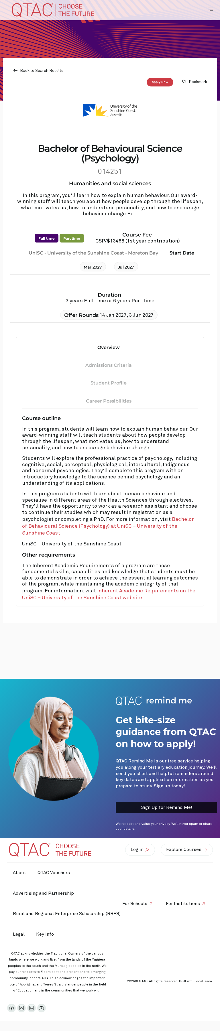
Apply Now (160, 82)
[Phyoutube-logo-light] (41, 1008)
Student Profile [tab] (109, 383)
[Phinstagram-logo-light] (21, 1008)
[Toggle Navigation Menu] (210, 9)
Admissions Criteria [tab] (108, 365)
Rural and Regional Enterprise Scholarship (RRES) (67, 913)
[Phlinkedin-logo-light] (31, 1008)
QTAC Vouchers (54, 872)
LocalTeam (203, 981)
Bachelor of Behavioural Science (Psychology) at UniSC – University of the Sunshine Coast (108, 526)
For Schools (134, 903)
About (19, 872)
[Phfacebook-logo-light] (11, 1008)
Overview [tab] (108, 347)
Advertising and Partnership (43, 893)
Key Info (45, 934)
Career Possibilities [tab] (108, 401)
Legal (19, 934)
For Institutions (183, 903)
